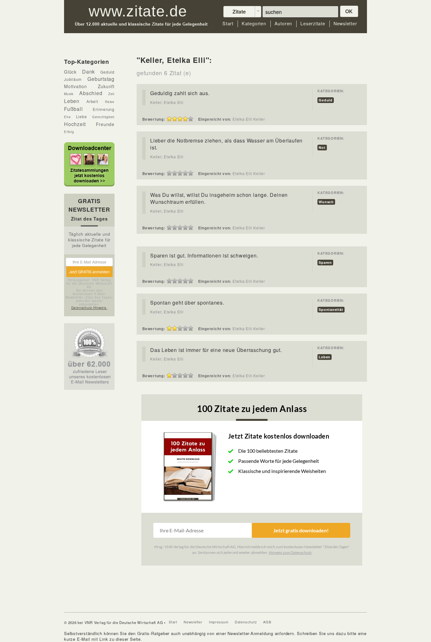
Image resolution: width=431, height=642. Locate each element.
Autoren (283, 24)
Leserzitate (312, 24)
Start (227, 24)
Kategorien (254, 24)
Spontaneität (331, 309)
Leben (324, 356)
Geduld (326, 100)
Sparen (325, 262)
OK (349, 11)
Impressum (218, 621)
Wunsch (326, 201)
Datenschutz (246, 621)
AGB (267, 621)
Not (322, 147)
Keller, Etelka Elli (167, 102)
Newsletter (345, 24)
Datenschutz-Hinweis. (89, 308)
